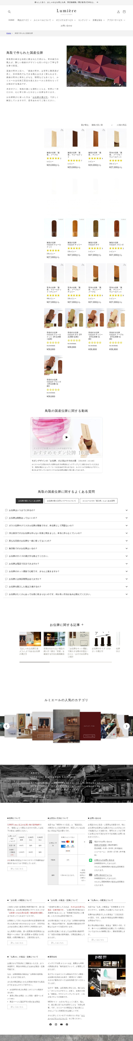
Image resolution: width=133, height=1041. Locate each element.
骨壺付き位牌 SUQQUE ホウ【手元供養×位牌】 (75, 334)
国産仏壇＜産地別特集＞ (106, 734)
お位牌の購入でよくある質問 (29, 501)
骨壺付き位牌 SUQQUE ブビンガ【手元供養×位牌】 (54, 383)
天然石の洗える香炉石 (13, 733)
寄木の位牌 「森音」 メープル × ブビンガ (53, 202)
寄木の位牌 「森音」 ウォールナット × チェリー (54, 290)
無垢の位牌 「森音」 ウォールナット (75, 155)
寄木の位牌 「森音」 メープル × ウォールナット (115, 155)
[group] (30, 643)
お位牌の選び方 (40, 97)
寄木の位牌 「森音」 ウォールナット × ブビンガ (75, 202)
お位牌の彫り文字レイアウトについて (61, 501)
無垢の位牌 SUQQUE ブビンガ (116, 244)
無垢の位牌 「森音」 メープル (53, 154)
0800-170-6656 (100, 845)
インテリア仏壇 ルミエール (69, 1038)
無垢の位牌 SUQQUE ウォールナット (54, 245)
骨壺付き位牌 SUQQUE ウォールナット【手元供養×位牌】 (54, 335)
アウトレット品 (89, 736)
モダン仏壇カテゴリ (66, 737)
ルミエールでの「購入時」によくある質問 (99, 501)
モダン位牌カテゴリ (120, 733)
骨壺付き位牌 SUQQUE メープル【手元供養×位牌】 (116, 335)
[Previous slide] (6, 726)
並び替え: (85, 125)
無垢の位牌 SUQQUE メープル (116, 201)
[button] (9, 12)
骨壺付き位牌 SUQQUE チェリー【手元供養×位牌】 (95, 335)
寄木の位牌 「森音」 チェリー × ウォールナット (115, 290)
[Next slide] (126, 726)
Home (8, 33)
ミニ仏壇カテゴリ (43, 736)
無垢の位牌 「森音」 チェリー (94, 154)
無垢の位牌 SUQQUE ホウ (93, 244)
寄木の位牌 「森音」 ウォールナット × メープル (95, 202)
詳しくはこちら (17, 869)
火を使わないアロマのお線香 (26, 734)
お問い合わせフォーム (103, 875)
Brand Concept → (40, 797)
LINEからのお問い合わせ (104, 860)
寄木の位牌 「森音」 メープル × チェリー (74, 290)
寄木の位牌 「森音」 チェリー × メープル (94, 290)
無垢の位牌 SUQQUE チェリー (75, 244)
